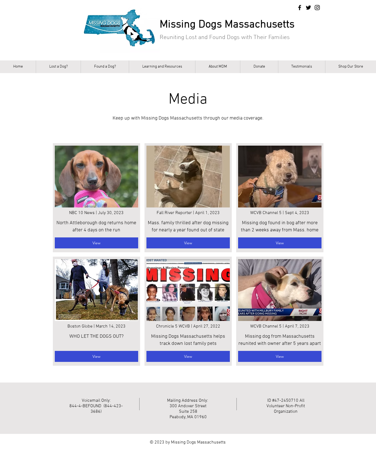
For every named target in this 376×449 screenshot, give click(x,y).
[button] (58, 66)
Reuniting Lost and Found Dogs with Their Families (225, 37)
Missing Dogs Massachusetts (227, 24)
